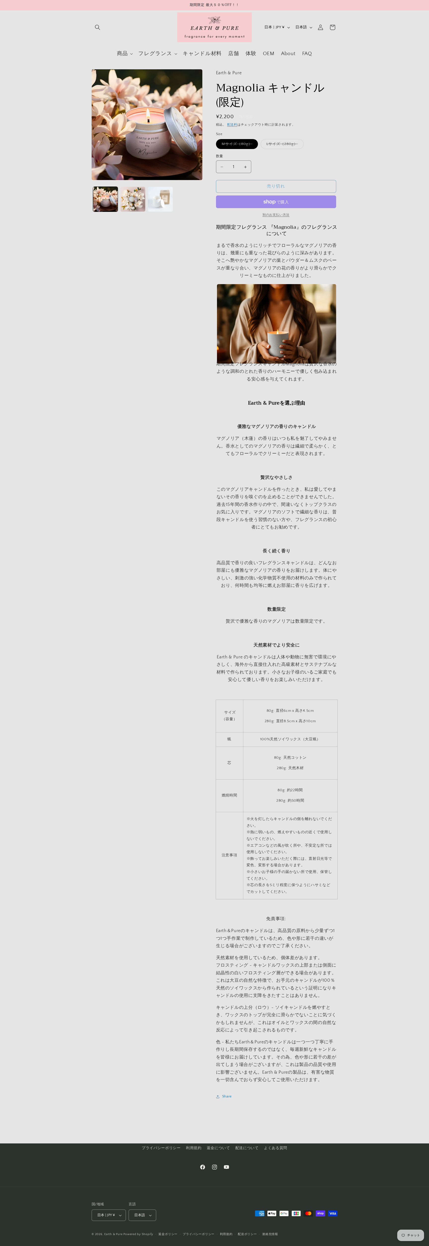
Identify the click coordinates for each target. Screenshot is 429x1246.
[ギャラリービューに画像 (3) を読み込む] (160, 199)
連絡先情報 (270, 1234)
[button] (98, 27)
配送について (247, 1148)
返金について (218, 1148)
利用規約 (194, 1148)
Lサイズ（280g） (284, 145)
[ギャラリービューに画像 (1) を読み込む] (105, 199)
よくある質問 (275, 1148)
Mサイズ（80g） (239, 145)
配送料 (232, 124)
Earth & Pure (113, 1234)
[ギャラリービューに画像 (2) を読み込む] (132, 199)
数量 (219, 156)
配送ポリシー (247, 1234)
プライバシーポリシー (161, 1148)
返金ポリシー (168, 1234)
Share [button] (227, 1096)
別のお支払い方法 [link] (275, 215)
